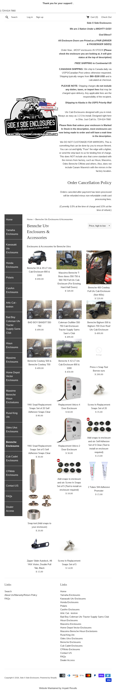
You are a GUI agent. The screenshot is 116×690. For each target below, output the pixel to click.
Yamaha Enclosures (12, 232)
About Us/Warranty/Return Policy (21, 595)
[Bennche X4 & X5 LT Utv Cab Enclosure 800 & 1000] (39, 258)
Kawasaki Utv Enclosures (12, 248)
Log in (30, 17)
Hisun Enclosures (12, 345)
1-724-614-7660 (8, 10)
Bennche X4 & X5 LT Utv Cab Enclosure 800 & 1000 (39, 272)
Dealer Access (10, 509)
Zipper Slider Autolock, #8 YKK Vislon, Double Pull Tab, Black (39, 564)
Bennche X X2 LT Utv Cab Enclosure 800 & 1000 (69, 364)
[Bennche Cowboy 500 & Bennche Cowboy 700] (39, 348)
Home (9, 219)
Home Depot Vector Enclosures (13, 376)
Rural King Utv (12, 415)
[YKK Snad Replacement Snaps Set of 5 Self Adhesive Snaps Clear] (39, 430)
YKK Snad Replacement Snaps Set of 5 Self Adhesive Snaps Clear (39, 449)
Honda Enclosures (12, 265)
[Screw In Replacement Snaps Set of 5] (69, 545)
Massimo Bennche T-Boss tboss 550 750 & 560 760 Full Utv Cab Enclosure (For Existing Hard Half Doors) (69, 279)
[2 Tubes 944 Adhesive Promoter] (98, 471)
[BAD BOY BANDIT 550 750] (39, 309)
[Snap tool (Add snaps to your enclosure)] (39, 489)
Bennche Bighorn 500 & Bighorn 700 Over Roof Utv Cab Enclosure (99, 326)
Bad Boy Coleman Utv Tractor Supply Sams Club (13, 325)
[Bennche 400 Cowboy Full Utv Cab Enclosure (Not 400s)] (98, 267)
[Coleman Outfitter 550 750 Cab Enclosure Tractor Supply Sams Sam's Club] (69, 309)
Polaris (10, 277)
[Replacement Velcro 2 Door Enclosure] (69, 430)
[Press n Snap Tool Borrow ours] (98, 351)
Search (8, 591)
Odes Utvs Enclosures (12, 429)
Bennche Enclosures (12, 444)
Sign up (39, 17)
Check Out (106, 17)
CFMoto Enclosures (12, 473)
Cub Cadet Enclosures (12, 458)
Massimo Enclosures (12, 360)
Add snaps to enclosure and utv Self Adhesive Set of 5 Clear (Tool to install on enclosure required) (99, 444)
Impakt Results (69, 688)
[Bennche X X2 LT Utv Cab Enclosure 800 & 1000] (69, 348)
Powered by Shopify (48, 678)
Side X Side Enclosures (29, 678)
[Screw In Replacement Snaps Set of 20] (98, 388)
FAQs (9, 496)
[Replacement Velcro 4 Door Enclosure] (69, 388)
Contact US (12, 485)
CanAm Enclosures (12, 290)
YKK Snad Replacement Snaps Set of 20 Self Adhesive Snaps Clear (39, 408)
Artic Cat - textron (11, 304)
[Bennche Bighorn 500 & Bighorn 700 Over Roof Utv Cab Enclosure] (98, 309)
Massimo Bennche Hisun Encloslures (12, 396)
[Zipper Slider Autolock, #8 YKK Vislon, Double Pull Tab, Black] (39, 545)
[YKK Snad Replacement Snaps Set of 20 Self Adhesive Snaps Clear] (39, 388)
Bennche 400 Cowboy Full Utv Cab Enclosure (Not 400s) (98, 291)
